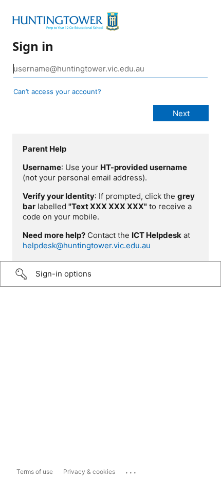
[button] (110, 274)
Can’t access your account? (57, 91)
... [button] (131, 470)
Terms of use (34, 471)
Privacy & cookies (89, 471)
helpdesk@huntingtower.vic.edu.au (87, 245)
